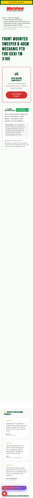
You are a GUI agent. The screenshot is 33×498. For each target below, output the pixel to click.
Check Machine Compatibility (16, 2)
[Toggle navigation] (28, 9)
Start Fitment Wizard (16, 95)
